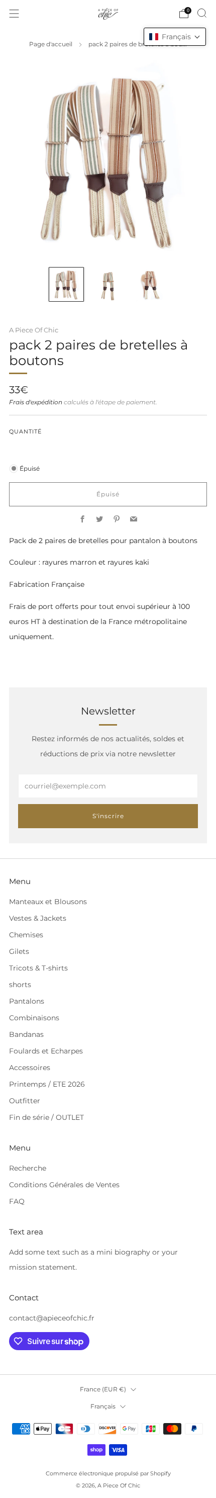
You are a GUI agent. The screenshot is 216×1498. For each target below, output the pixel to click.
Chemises (26, 935)
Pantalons (26, 1001)
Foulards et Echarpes (46, 1051)
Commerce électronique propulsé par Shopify (108, 1473)
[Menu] (14, 14)
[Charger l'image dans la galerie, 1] (66, 284)
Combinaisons (34, 1018)
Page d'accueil (50, 44)
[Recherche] (202, 13)
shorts (20, 985)
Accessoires (29, 1068)
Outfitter (24, 1101)
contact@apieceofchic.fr (51, 1318)
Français (103, 1406)
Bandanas (26, 1034)
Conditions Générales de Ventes (64, 1185)
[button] (174, 36)
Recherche (27, 1168)
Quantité (25, 431)
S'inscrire (108, 816)
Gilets (19, 951)
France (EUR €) (103, 1389)
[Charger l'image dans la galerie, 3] (149, 284)
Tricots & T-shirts (38, 968)
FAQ (17, 1201)
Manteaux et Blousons (48, 902)
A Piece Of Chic (33, 330)
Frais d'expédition (35, 402)
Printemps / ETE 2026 (47, 1084)
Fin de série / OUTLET (46, 1117)
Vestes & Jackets (37, 918)
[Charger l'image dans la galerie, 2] (107, 284)
